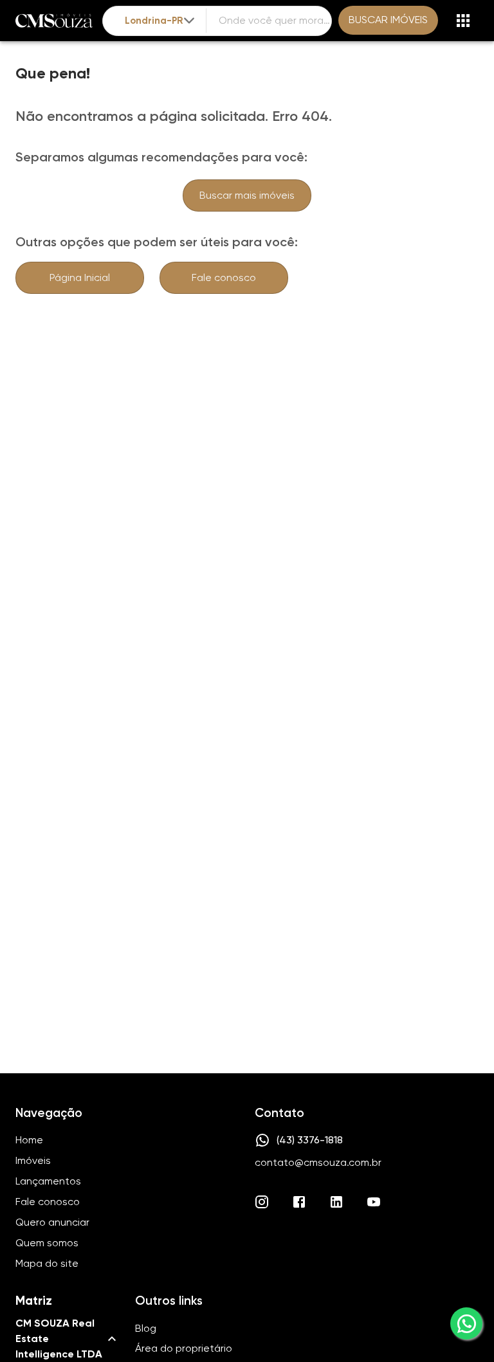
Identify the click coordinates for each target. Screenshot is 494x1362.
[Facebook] (299, 1201)
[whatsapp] (466, 1323)
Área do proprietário (183, 1348)
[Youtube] (373, 1201)
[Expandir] (189, 21)
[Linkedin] (336, 1201)
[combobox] (160, 21)
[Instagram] (261, 1201)
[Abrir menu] (463, 21)
